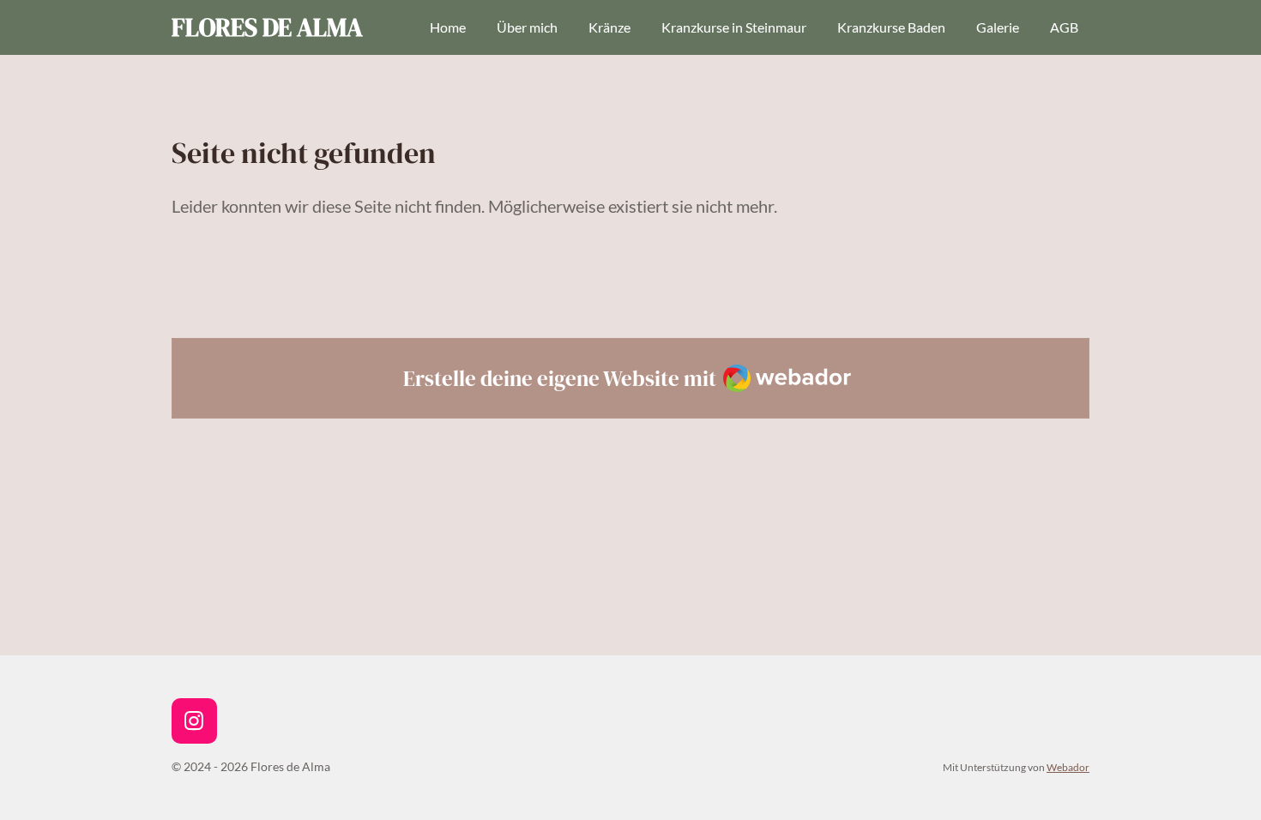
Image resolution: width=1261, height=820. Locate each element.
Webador (1068, 767)
